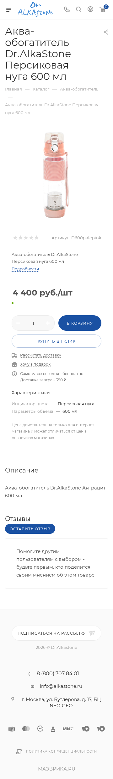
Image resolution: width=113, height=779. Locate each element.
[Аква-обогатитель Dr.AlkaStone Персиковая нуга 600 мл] (56, 176)
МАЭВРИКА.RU (56, 769)
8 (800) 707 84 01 (58, 673)
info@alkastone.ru (61, 686)
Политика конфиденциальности (61, 751)
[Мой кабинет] (90, 10)
